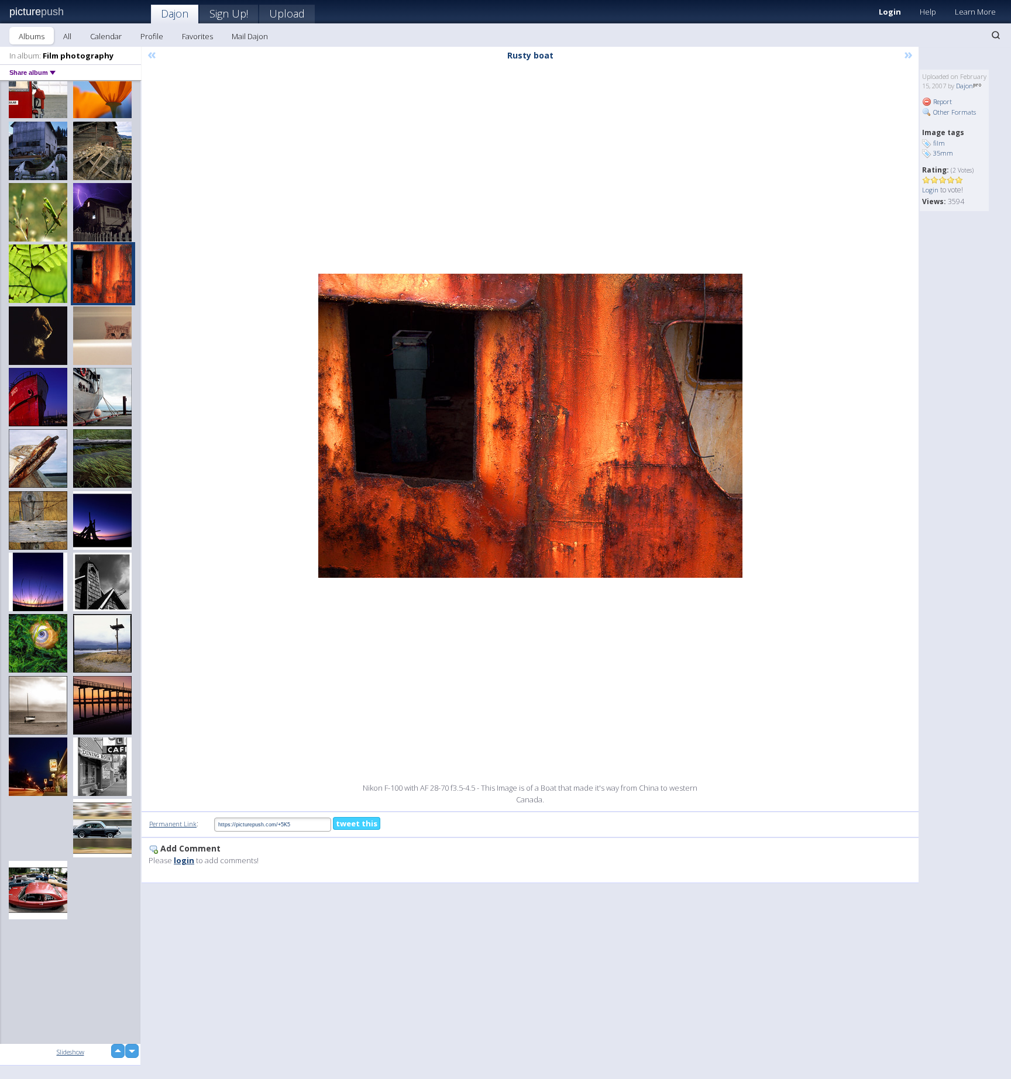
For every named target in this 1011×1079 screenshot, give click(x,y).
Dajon (174, 13)
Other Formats (953, 112)
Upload (287, 13)
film (939, 143)
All (67, 36)
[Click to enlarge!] (530, 426)
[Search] (995, 35)
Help (928, 11)
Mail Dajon (250, 36)
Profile (151, 36)
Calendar (106, 36)
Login (890, 11)
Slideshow (70, 1051)
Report (941, 101)
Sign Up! (228, 13)
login (184, 860)
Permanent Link (173, 823)
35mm (943, 153)
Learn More (975, 11)
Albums (31, 36)
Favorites (197, 36)
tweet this (356, 823)
